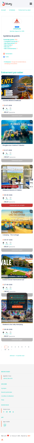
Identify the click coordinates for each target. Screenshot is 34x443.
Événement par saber (12, 72)
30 (5, 350)
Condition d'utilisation (7, 396)
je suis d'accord (17, 307)
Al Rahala (12, 10)
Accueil (3, 10)
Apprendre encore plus (19, 303)
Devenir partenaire (6, 392)
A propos (3, 388)
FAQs (2, 400)
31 (8, 350)
